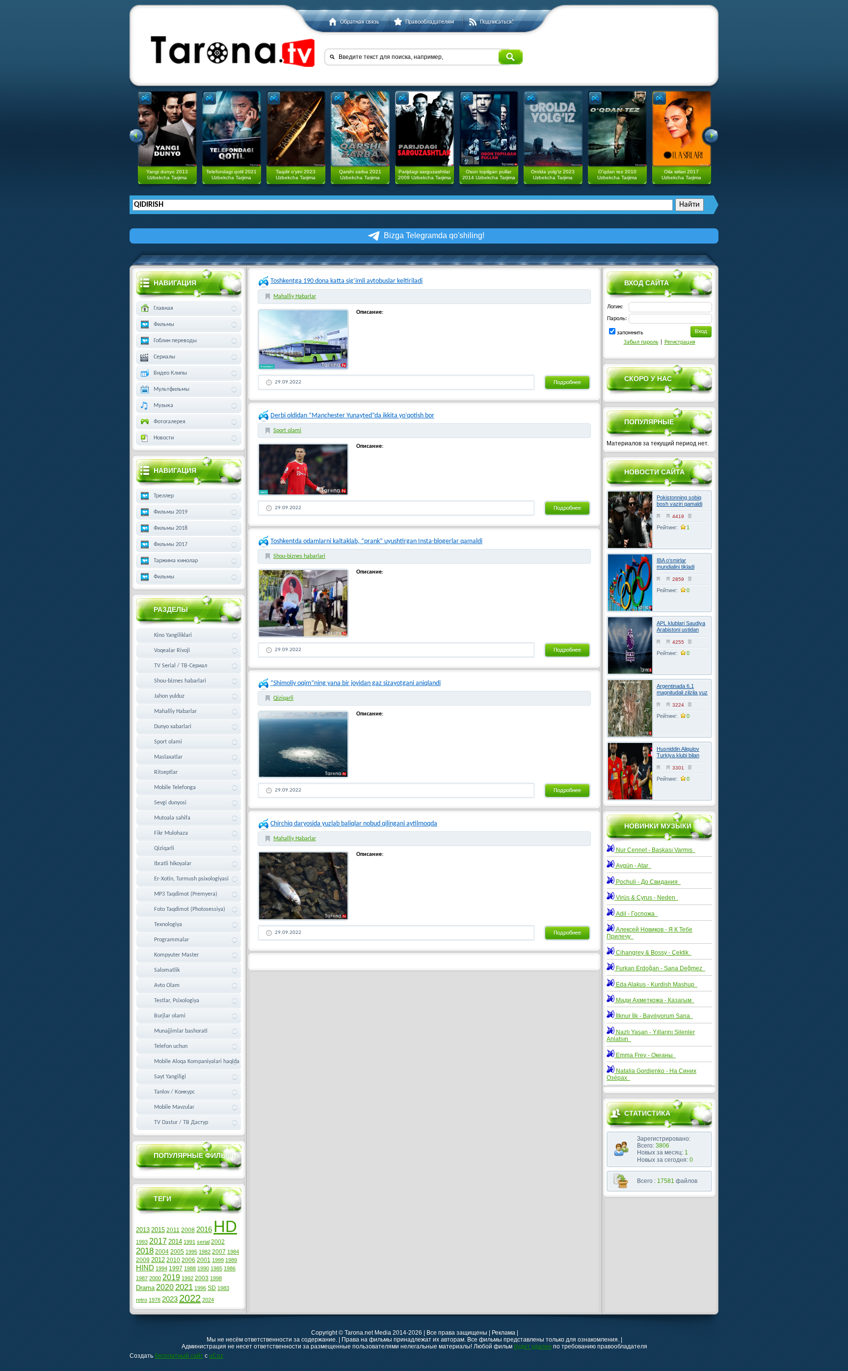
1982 (205, 1252)
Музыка (163, 406)
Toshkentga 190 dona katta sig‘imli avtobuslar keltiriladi (346, 281)
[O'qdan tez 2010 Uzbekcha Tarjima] (617, 128)
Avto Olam (167, 985)
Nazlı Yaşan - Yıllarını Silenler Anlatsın (651, 1035)
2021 (184, 1287)
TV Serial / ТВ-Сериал (180, 666)
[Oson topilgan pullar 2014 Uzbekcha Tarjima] (488, 128)
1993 (142, 1242)
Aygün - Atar (632, 865)
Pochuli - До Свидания (647, 881)
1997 (176, 1268)
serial (203, 1242)
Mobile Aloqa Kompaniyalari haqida (196, 1062)
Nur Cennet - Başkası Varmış (654, 850)
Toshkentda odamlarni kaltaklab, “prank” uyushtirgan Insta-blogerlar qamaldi (376, 541)
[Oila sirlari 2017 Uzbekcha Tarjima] (681, 128)
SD (212, 1288)
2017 (158, 1241)
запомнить (630, 333)
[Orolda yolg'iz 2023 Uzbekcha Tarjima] (553, 128)
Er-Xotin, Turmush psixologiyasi (191, 879)
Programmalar (171, 940)
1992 (187, 1278)
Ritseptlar (166, 772)
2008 (188, 1230)
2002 (218, 1241)
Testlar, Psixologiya (176, 1001)
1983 (223, 1288)
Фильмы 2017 (170, 545)
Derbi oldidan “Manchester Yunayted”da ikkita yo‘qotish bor (352, 415)
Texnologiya (168, 925)
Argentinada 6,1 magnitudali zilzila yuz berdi (682, 692)
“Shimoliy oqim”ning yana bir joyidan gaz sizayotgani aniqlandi (355, 683)
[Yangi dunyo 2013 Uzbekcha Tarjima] (167, 128)
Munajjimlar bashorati (181, 1031)
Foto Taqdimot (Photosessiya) (189, 909)
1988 (190, 1268)
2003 (202, 1278)
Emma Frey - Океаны (645, 1055)
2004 (162, 1251)
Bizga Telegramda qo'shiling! (434, 235)
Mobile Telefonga (175, 788)
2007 (219, 1251)
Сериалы (164, 357)
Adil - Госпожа (636, 913)
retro (141, 1300)
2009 (143, 1260)
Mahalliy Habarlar (294, 297)
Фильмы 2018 (170, 528)
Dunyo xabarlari (172, 727)
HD (225, 1226)
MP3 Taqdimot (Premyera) (185, 894)
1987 (142, 1278)
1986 (230, 1268)
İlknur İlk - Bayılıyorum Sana (653, 1016)
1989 (231, 1260)
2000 (155, 1278)
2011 (173, 1230)
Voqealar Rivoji (172, 651)
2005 (177, 1251)
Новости (164, 438)
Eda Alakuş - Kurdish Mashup (655, 984)
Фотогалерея (170, 422)
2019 (171, 1277)
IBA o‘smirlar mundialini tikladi (675, 563)
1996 (200, 1288)
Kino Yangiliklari (173, 635)
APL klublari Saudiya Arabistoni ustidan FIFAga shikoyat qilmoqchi (681, 633)
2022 (190, 1298)
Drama (145, 1287)
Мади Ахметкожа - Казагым (654, 1000)
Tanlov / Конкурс (174, 1092)
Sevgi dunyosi (170, 803)
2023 (170, 1299)
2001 (204, 1260)
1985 (216, 1268)
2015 (158, 1230)
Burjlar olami (170, 1016)
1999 (218, 1260)
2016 (204, 1230)
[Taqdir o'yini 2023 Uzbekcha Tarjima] (295, 128)
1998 (216, 1278)
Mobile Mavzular (174, 1107)
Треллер (164, 496)
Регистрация (679, 342)
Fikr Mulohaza (171, 833)
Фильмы (164, 325)
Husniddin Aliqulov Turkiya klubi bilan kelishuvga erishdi (678, 755)
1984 (233, 1252)
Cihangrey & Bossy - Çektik (652, 952)
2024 (208, 1300)
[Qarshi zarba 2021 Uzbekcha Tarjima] (360, 128)
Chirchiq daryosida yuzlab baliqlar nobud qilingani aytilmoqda (353, 823)
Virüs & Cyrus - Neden (646, 897)
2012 (158, 1259)
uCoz (216, 1355)
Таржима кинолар (176, 561)
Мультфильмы (171, 389)
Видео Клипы (170, 373)
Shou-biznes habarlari (299, 556)
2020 (165, 1287)
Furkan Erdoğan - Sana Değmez (659, 968)
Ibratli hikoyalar (172, 864)
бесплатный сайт (179, 1355)
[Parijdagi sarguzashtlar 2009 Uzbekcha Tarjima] (424, 128)
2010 (173, 1260)
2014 (175, 1241)
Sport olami (287, 431)
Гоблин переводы (175, 341)
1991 (189, 1242)
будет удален (533, 1346)
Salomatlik (167, 970)
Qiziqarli (283, 698)
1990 (203, 1268)
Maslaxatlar (168, 757)
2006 (188, 1260)
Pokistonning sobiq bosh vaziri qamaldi (679, 500)
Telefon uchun (170, 1046)
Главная (163, 308)
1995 (191, 1252)
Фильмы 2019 (170, 512)
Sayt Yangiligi (170, 1077)
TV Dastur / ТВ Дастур (181, 1122)
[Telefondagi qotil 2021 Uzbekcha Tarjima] (231, 128)
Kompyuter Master (176, 955)
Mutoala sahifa (172, 818)
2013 (143, 1230)
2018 (145, 1251)
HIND (145, 1268)
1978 (154, 1300)
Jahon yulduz (169, 696)
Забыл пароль (641, 342)
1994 (161, 1268)
